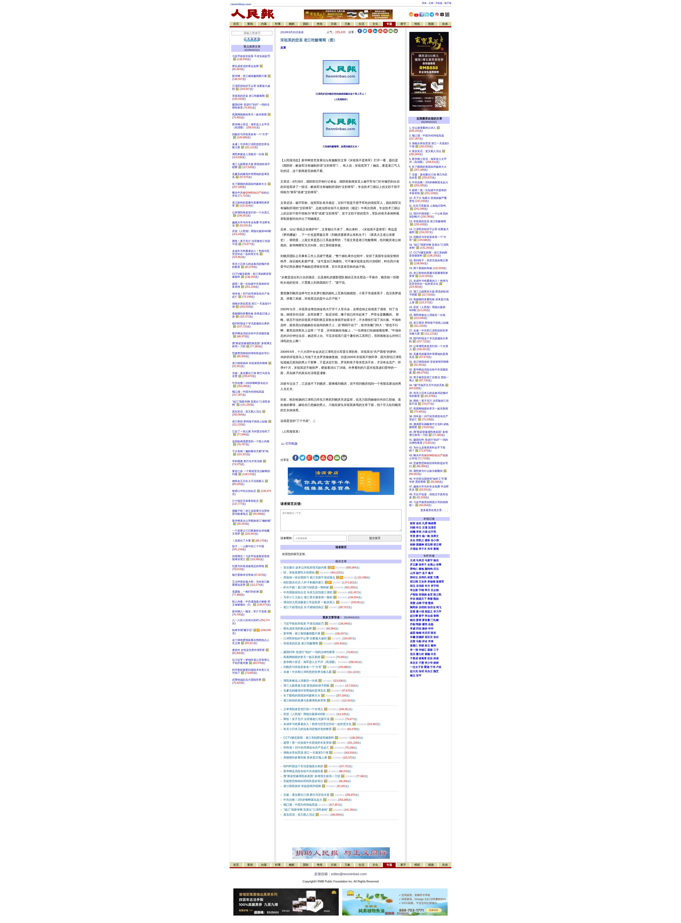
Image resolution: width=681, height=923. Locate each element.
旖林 (424, 628)
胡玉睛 (429, 544)
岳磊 (430, 624)
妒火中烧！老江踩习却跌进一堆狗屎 (320, 587)
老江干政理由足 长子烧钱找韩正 (317, 607)
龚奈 (427, 540)
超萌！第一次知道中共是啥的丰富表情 (322, 742)
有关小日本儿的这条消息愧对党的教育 (321, 728)
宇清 (424, 603)
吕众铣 (435, 590)
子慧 (421, 662)
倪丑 (412, 654)
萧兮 (418, 536)
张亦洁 (431, 607)
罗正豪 (414, 564)
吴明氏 (423, 577)
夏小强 (420, 611)
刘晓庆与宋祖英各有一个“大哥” (317, 666)
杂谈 (445, 23)
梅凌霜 (432, 523)
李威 (412, 628)
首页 (236, 23)
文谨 (424, 527)
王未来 (423, 581)
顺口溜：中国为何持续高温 (312, 804)
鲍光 (412, 620)
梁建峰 (420, 544)
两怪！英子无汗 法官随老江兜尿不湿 (320, 719)
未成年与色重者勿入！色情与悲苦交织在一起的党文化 (331, 724)
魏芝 (436, 671)
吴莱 (283, 47)
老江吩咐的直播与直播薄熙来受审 (319, 700)
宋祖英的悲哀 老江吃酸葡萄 (315, 643)
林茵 (430, 577)
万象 (347, 23)
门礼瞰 (435, 620)
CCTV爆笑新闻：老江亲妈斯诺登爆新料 (323, 737)
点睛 (418, 603)
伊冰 (424, 641)
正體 (431, 3)
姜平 (421, 615)
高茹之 (429, 611)
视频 (431, 23)
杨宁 (418, 573)
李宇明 (435, 585)
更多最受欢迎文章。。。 (435, 510)
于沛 (432, 667)
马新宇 (429, 560)
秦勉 (421, 568)
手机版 (438, 3)
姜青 (418, 620)
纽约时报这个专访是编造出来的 (317, 766)
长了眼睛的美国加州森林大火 (316, 695)
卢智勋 (414, 594)
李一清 (414, 649)
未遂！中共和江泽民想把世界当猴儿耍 (321, 671)
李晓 (421, 645)
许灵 (433, 654)
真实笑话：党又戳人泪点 (313, 814)
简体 (424, 3)
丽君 (412, 523)
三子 (436, 649)
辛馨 (412, 637)
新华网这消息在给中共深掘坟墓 (317, 771)
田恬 (418, 628)
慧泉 (430, 603)
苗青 (412, 611)
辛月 (427, 585)
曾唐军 (440, 581)
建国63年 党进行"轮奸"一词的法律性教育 (320, 652)
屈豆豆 (429, 637)
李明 (418, 531)
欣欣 (430, 658)
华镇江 (423, 649)
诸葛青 (423, 658)
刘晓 (412, 527)
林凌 (436, 658)
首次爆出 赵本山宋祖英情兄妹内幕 (321, 567)
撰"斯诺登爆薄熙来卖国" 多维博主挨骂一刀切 (325, 776)
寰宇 (403, 23)
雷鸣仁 (414, 568)
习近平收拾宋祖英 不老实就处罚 (317, 623)
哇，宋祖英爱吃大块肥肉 (313, 572)
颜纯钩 (429, 568)
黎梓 (433, 645)
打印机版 (291, 443)
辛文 (418, 527)
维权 (417, 23)
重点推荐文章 (252, 46)
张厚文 (435, 536)
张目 (436, 637)
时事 (278, 23)
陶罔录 (414, 607)
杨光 (436, 560)
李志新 (414, 590)
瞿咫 (424, 624)
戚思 (412, 632)
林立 (427, 645)
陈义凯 (437, 594)
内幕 (264, 23)
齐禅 (430, 641)
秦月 (430, 573)
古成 (412, 560)
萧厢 (436, 548)
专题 (389, 23)
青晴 (436, 615)
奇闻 (319, 23)
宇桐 (421, 590)
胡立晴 (437, 544)
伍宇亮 (432, 531)
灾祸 (333, 23)
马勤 (418, 641)
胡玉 (412, 585)
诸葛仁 (414, 645)
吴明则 (423, 607)
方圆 (436, 577)
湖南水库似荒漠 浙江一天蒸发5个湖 (320, 752)
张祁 (421, 671)
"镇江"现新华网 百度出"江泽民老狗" (320, 809)
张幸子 (423, 564)
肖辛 (430, 548)
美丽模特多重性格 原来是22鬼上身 (319, 757)
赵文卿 (414, 615)
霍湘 (426, 667)
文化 (375, 23)
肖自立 (429, 671)
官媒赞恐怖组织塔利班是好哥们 (317, 781)
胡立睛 (414, 581)
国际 (306, 23)
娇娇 (436, 662)
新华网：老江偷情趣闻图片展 (315, 633)
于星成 (414, 658)
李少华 (429, 662)
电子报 (447, 3)
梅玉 (412, 675)
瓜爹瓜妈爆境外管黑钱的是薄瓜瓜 (318, 690)
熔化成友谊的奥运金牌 (310, 628)
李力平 (437, 611)
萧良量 (426, 620)
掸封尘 (414, 577)
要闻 (250, 23)
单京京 (414, 662)
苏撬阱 (420, 637)
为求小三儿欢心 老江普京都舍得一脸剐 (322, 597)
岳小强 (435, 540)
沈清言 (432, 527)
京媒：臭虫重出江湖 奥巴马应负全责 (321, 794)
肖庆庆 (426, 632)
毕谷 (412, 598)
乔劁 (412, 624)
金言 (430, 594)
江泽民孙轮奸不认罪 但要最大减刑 (319, 638)
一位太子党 (416, 667)
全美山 (431, 564)
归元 (436, 568)
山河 (412, 573)
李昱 (412, 536)
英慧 (412, 603)
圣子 (424, 573)
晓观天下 (421, 598)
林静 (412, 544)
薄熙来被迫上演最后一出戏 (314, 680)
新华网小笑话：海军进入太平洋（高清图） (322, 661)
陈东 (433, 632)
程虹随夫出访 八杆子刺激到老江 (320, 582)
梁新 (430, 649)
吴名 (412, 540)
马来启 (420, 560)
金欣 (418, 523)
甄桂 (436, 598)
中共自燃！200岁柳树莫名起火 (317, 799)
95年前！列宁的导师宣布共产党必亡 (320, 747)
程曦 (412, 531)
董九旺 (420, 654)
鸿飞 (438, 607)
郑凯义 (420, 540)
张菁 (438, 564)
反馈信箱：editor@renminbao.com (340, 874)
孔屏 (424, 523)
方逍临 (414, 548)
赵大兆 (414, 671)
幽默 (292, 23)
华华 (430, 628)
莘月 (427, 590)
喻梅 (418, 632)
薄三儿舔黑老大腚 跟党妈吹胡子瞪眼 (320, 685)
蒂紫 (430, 598)
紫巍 (427, 654)
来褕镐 (431, 581)
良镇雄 (423, 594)
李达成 (429, 615)
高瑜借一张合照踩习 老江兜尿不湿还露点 (326, 577)
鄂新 (418, 624)
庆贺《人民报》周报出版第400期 (316, 714)
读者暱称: (286, 538)
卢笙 (438, 667)
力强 (424, 531)
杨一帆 (426, 536)
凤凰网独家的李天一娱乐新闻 (315, 657)
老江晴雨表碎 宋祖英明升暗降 (316, 786)
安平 (418, 675)
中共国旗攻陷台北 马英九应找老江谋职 (322, 592)
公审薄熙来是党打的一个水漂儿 (317, 709)
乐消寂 (420, 585)
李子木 (423, 548)
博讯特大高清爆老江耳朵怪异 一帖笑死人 (323, 602)
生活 (361, 23)
